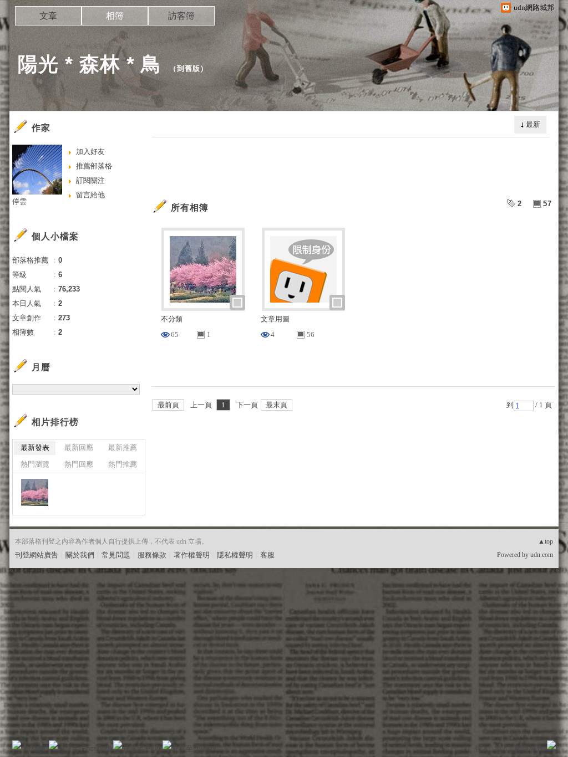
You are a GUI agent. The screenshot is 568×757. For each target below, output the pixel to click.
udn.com (541, 555)
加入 (501, 748)
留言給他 (90, 195)
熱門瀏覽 (35, 464)
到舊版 (188, 68)
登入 (481, 748)
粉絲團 (34, 748)
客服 (267, 555)
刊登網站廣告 (36, 555)
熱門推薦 (122, 464)
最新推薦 (122, 447)
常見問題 (116, 555)
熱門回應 (78, 464)
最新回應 (78, 447)
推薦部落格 (94, 166)
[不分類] (34, 492)
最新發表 (35, 447)
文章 (48, 16)
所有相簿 (190, 207)
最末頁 (276, 405)
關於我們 (79, 555)
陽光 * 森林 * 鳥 (89, 64)
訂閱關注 (90, 180)
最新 (533, 124)
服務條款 (152, 555)
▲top (545, 541)
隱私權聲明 (235, 555)
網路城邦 (529, 748)
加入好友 (90, 151)
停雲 (19, 201)
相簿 (115, 16)
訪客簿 (181, 16)
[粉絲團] (16, 744)
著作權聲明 (192, 555)
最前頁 (168, 405)
